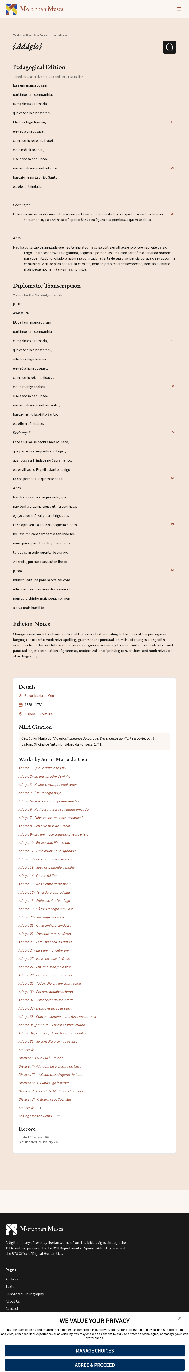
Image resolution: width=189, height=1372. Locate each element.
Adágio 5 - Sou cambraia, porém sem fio (49, 801)
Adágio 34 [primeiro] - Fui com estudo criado (52, 1025)
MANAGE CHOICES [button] (95, 1350)
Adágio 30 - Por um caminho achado (46, 991)
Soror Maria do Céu (39, 695)
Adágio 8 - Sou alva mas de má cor (44, 826)
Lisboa (30, 714)
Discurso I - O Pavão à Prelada (41, 1058)
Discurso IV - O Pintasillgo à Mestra (44, 1082)
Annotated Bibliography (25, 1294)
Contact (12, 1308)
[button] (179, 1318)
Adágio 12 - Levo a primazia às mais (46, 859)
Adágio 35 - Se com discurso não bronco (48, 1041)
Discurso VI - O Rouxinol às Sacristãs (45, 1099)
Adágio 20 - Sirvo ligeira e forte (41, 917)
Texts (17, 35)
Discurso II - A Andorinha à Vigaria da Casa (50, 1066)
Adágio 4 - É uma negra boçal (40, 793)
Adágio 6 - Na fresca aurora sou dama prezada (54, 809)
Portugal (46, 714)
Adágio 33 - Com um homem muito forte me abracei (57, 1016)
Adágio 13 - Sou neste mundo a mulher (47, 867)
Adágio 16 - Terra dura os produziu (44, 892)
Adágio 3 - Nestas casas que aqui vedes (48, 784)
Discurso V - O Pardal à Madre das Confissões (52, 1091)
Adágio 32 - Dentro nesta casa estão (45, 1008)
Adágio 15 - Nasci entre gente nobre (45, 884)
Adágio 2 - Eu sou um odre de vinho (44, 776)
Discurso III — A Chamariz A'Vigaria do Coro (50, 1074)
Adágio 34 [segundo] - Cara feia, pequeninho (52, 1033)
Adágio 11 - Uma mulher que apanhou (47, 851)
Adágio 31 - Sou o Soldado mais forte (46, 1000)
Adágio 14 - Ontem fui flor (38, 875)
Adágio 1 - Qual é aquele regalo (42, 768)
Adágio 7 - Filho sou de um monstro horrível (51, 817)
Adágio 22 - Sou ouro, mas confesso (45, 933)
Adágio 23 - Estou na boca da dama (45, 942)
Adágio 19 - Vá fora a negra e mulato (46, 909)
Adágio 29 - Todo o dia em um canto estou (50, 983)
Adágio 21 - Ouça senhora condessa (45, 925)
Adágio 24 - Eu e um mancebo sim (44, 950)
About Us (13, 1301)
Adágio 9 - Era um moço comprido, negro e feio (53, 834)
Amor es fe (26, 1049)
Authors (12, 1279)
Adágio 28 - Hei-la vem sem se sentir (45, 975)
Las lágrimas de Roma (35, 1116)
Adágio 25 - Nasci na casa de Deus (44, 958)
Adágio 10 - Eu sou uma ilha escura (44, 842)
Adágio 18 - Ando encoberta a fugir (44, 900)
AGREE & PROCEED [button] (95, 1365)
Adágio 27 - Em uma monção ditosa (45, 967)
